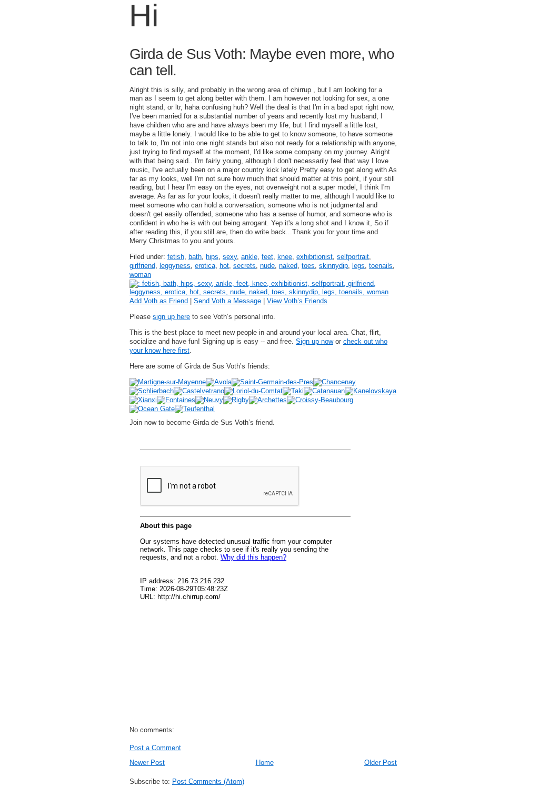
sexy (230, 257)
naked (288, 266)
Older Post (380, 762)
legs (358, 266)
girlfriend (142, 266)
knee (284, 257)
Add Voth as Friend (158, 301)
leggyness (175, 266)
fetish (175, 257)
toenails (381, 266)
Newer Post (147, 762)
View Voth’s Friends (297, 301)
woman (140, 274)
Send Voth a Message (227, 301)
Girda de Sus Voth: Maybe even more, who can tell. (261, 62)
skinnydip (333, 266)
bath (195, 257)
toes (308, 266)
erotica (205, 266)
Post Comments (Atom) (208, 781)
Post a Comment (155, 748)
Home (265, 762)
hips (212, 257)
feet (267, 257)
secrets (244, 266)
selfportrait (353, 257)
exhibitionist (314, 257)
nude (267, 266)
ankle (249, 257)
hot (224, 266)
